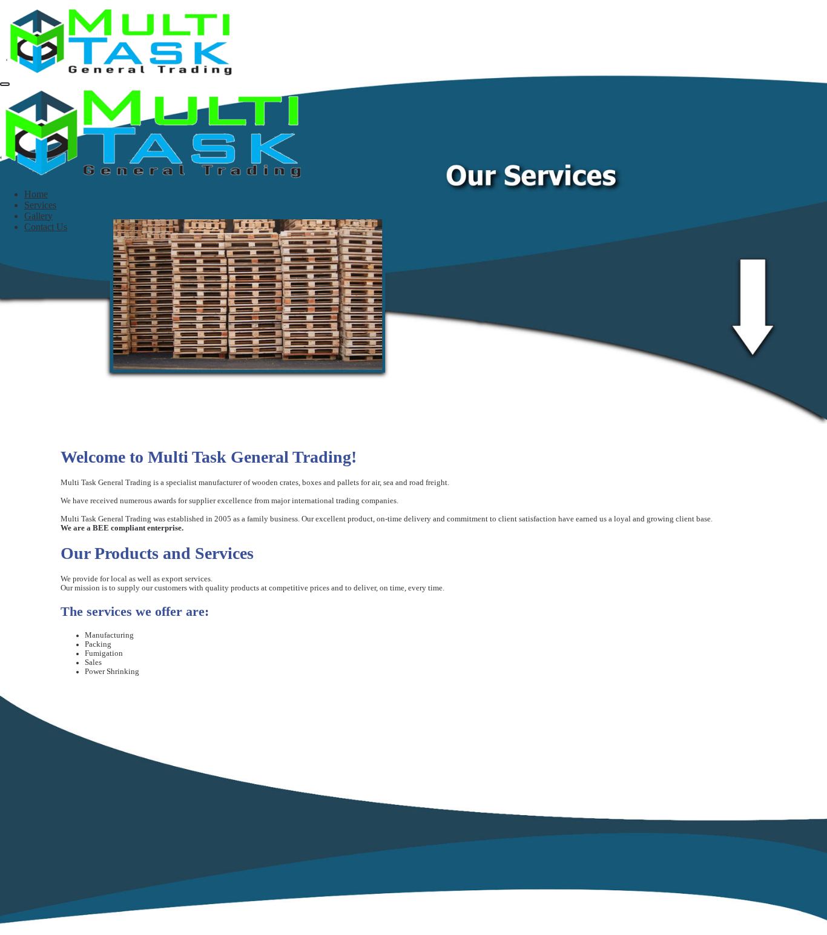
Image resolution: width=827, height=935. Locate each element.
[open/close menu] (5, 84)
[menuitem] (36, 194)
